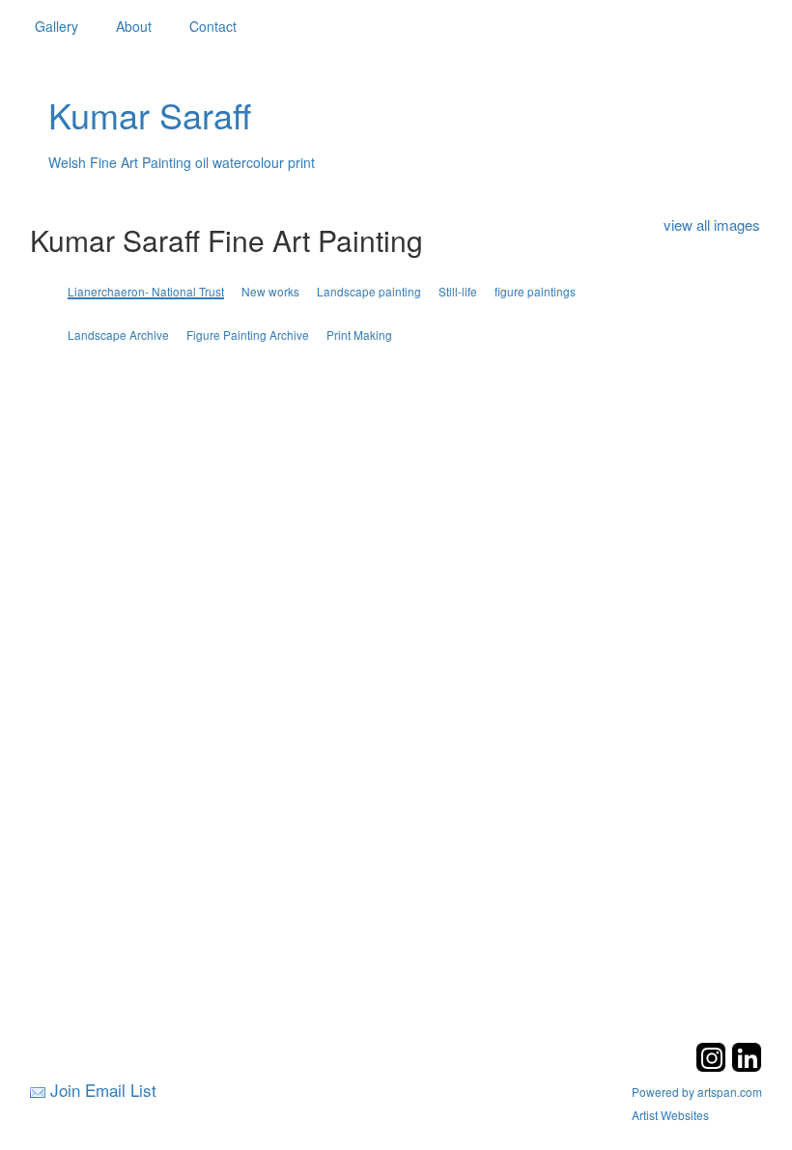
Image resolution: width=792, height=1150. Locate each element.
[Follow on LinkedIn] (746, 1066)
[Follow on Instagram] (713, 1066)
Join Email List (103, 1090)
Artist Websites (670, 1115)
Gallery (56, 26)
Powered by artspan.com (697, 1091)
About (134, 26)
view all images (712, 224)
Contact (213, 26)
